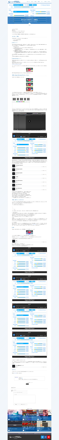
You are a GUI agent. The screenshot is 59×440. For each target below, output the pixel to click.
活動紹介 (39, 1)
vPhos (20, 378)
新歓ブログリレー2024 (24, 21)
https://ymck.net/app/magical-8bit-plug (16, 64)
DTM (29, 21)
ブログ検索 (45, 1)
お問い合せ (49, 1)
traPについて (28, 1)
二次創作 (36, 21)
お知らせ (32, 1)
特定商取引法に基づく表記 (37, 433)
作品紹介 (35, 1)
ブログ (42, 1)
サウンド (28, 21)
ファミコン (32, 21)
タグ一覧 (23, 433)
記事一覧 (19, 433)
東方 (34, 21)
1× (40, 129)
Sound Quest (34, 224)
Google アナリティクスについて (29, 433)
